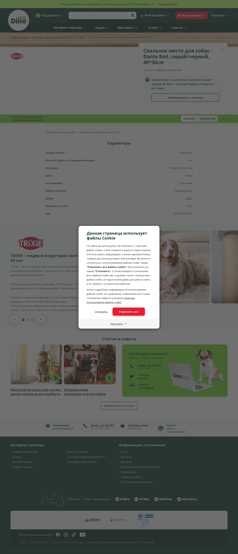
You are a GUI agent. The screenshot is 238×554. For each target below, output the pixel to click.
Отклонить (101, 311)
